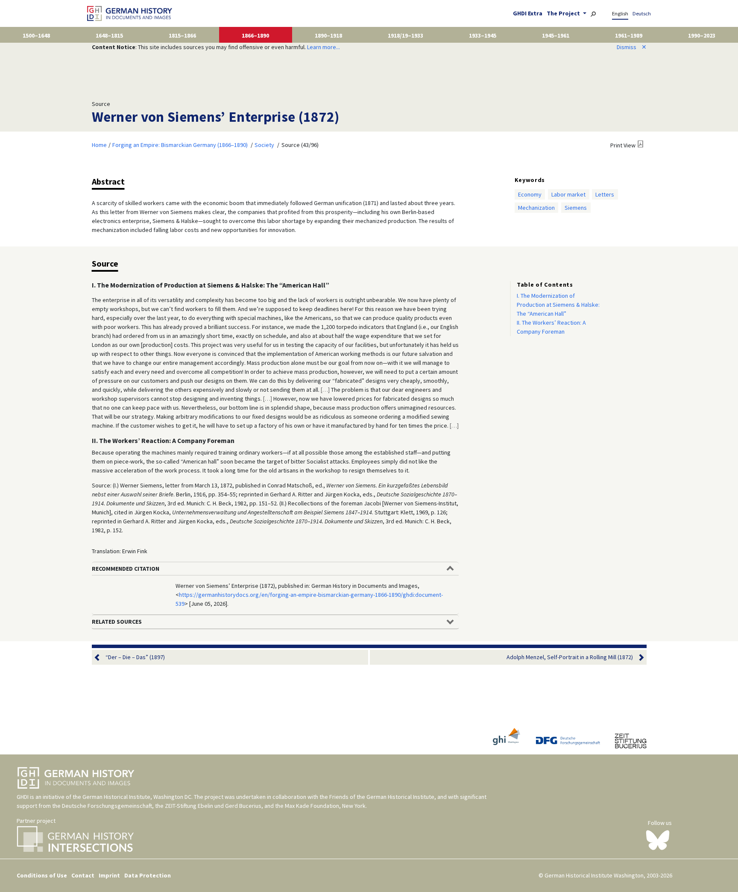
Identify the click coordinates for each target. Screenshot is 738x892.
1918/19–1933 (405, 35)
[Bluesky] (658, 839)
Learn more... (323, 47)
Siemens (576, 207)
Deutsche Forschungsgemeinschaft (107, 806)
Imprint (109, 875)
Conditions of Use (42, 875)
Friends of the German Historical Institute (381, 797)
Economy (530, 194)
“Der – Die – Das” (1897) (135, 657)
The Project (564, 13)
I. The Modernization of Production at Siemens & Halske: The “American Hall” (558, 304)
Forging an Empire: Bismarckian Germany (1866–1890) (180, 145)
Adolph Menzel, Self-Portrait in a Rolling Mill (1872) (570, 657)
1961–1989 (628, 35)
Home (99, 145)
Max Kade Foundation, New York (325, 806)
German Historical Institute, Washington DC (136, 797)
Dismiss (632, 47)
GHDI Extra (527, 13)
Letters (604, 194)
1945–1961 (555, 35)
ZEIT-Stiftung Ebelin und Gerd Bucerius (213, 806)
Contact (82, 875)
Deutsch (642, 13)
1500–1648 (36, 35)
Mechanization (536, 207)
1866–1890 (255, 35)
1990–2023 (701, 35)
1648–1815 (109, 35)
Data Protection (147, 875)
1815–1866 (182, 35)
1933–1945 (482, 35)
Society (264, 145)
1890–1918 (328, 35)
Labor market (568, 194)
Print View (623, 145)
